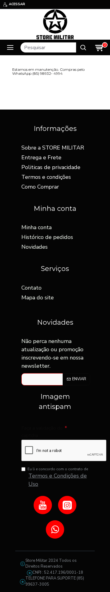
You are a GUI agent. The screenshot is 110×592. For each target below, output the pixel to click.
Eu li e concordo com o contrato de (58, 477)
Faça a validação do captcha (42, 432)
